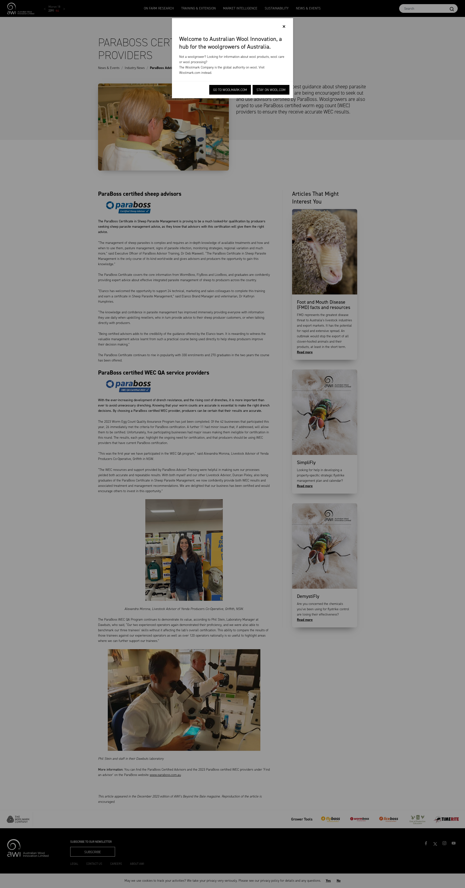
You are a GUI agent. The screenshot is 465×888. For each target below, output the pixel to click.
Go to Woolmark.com (230, 90)
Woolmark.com (189, 72)
